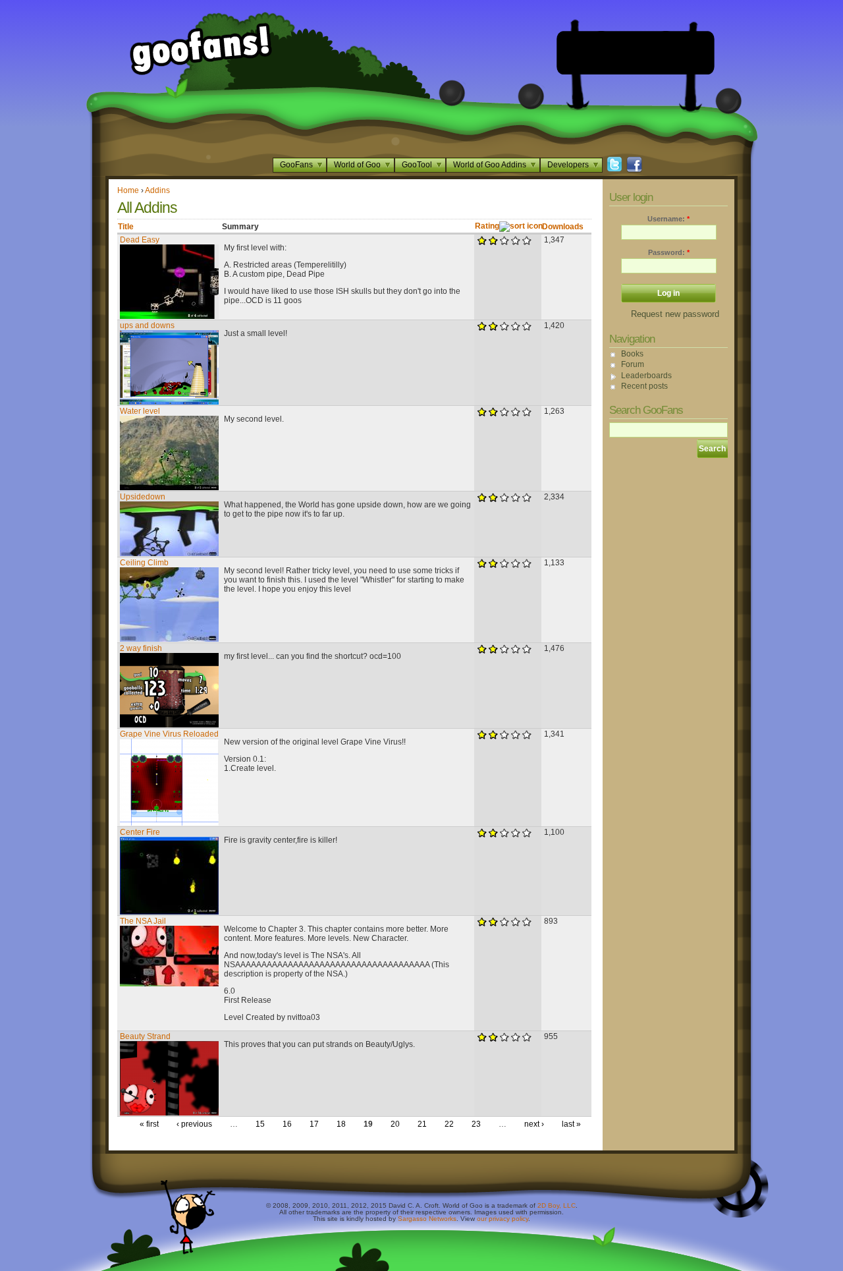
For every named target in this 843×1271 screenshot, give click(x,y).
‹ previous (194, 1124)
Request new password (675, 314)
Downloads (563, 226)
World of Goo (357, 164)
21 (422, 1124)
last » (571, 1124)
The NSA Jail (143, 921)
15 (260, 1124)
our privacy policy (502, 1218)
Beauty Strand (145, 1036)
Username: (668, 219)
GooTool (417, 164)
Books (632, 353)
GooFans (296, 164)
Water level (140, 411)
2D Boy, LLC (556, 1205)
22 (449, 1124)
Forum (632, 364)
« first (149, 1124)
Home (128, 190)
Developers (568, 164)
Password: (669, 252)
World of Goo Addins (489, 164)
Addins (157, 190)
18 (341, 1124)
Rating (487, 226)
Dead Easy (139, 239)
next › (534, 1124)
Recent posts (644, 386)
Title (126, 226)
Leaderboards (646, 375)
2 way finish (141, 648)
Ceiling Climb (144, 562)
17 (314, 1124)
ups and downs (147, 325)
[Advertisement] (635, 52)
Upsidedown (142, 496)
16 (287, 1124)
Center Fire (140, 832)
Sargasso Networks (427, 1218)
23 (476, 1124)
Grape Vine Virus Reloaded (169, 734)
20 (395, 1124)
